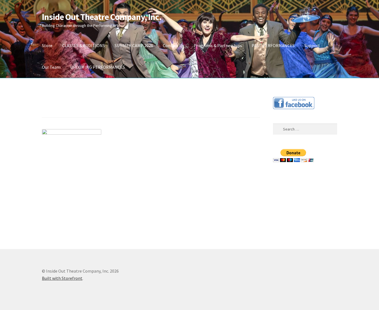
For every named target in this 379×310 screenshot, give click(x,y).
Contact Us (173, 45)
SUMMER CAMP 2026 (134, 45)
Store (47, 45)
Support (312, 45)
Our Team (51, 67)
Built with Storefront (62, 278)
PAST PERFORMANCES (273, 45)
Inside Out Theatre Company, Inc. (101, 16)
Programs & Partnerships (218, 45)
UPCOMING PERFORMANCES (97, 67)
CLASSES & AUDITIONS (83, 45)
